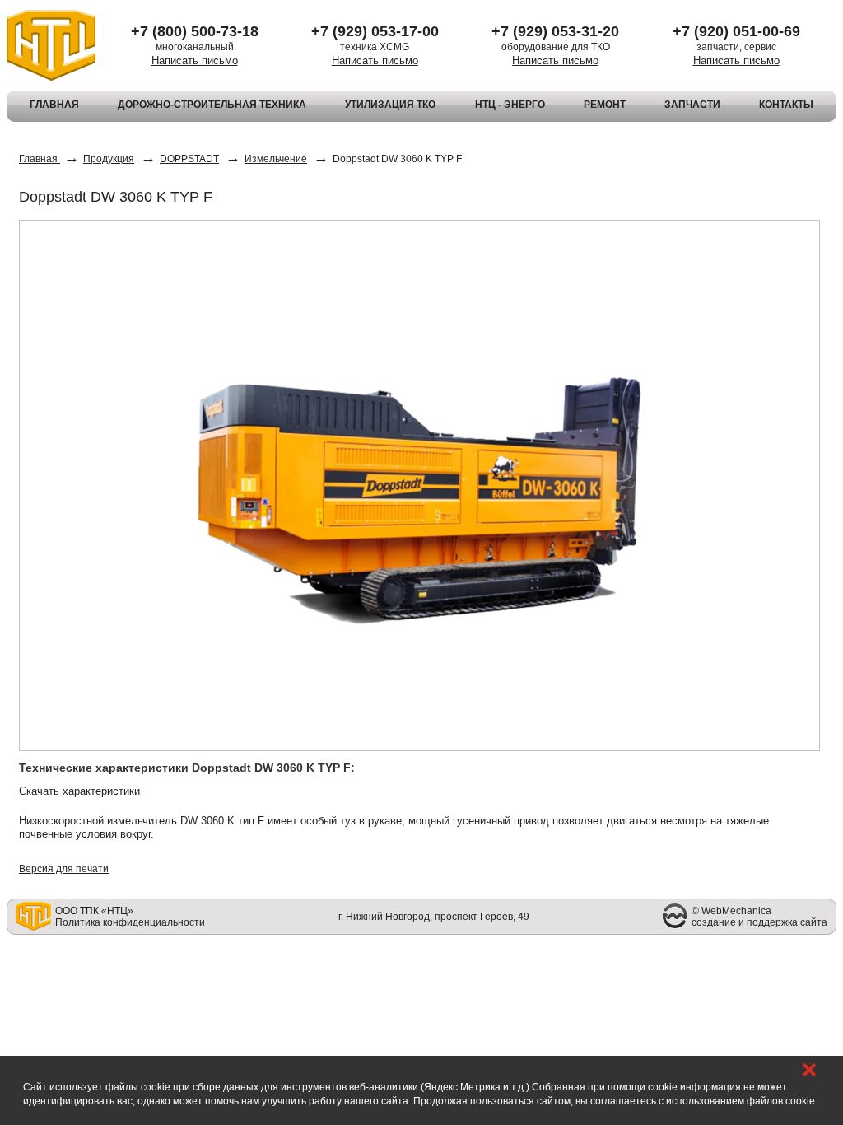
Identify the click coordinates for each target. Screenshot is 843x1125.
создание (714, 922)
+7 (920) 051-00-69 (736, 31)
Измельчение (276, 159)
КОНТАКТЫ (786, 104)
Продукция (108, 159)
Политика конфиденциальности (130, 922)
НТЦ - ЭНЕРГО (510, 104)
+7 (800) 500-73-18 (194, 31)
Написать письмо (194, 60)
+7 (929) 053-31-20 (555, 31)
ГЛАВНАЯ (54, 104)
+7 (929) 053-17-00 (375, 31)
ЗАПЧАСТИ (692, 104)
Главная (39, 159)
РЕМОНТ (605, 104)
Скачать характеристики (79, 791)
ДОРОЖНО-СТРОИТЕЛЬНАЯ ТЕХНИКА (212, 104)
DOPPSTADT (189, 159)
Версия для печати (64, 869)
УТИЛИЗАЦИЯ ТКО (390, 104)
